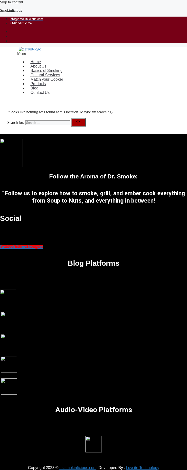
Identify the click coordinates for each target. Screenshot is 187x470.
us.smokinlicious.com (77, 468)
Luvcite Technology (142, 468)
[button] (82, 53)
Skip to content (11, 2)
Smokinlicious (11, 10)
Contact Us (40, 92)
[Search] (78, 122)
